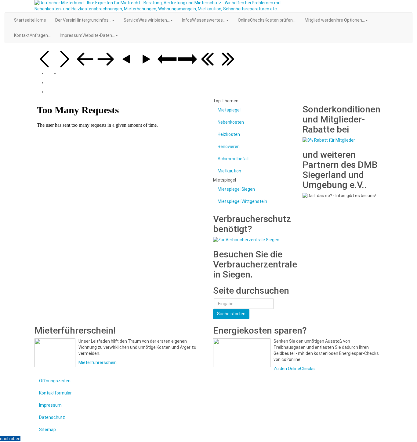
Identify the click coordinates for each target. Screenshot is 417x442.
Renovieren (229, 146)
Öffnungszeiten (55, 380)
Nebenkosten (231, 122)
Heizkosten (229, 134)
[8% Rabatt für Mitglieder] (329, 140)
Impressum (50, 405)
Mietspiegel (229, 110)
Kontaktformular (55, 393)
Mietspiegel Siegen (236, 189)
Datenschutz (52, 417)
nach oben (10, 438)
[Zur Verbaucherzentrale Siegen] (246, 239)
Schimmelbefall (233, 158)
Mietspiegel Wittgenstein (242, 201)
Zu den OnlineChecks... (295, 368)
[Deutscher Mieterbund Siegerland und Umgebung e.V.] (163, 6)
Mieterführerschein (97, 362)
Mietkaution (229, 170)
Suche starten (231, 313)
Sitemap (47, 429)
